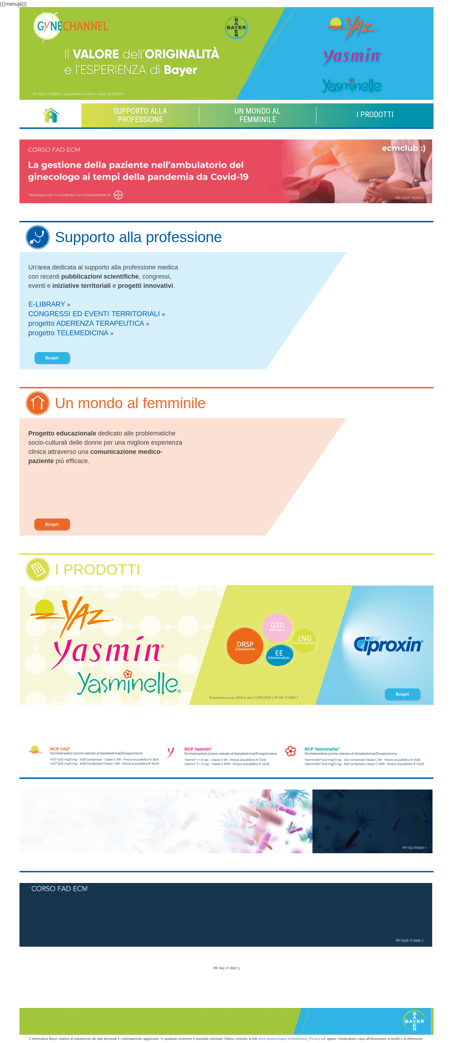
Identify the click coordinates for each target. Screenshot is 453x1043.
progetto (86, 323)
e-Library (46, 304)
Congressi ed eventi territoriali (94, 314)
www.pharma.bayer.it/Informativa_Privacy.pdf (292, 1039)
